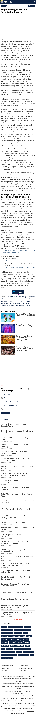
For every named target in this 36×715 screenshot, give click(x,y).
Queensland (5, 636)
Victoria (28, 630)
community (27, 627)
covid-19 (29, 636)
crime (3, 649)
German (4, 299)
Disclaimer (4, 671)
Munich (28, 301)
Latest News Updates (7, 666)
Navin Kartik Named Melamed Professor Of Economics (17, 502)
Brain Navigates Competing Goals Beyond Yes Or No (17, 432)
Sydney (31, 652)
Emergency (10, 649)
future (25, 652)
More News (18, 619)
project (27, 645)
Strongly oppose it (10, 405)
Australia (4, 627)
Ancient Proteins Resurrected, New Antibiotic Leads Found (14, 607)
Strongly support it (11, 394)
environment (18, 633)
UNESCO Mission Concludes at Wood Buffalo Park (15, 481)
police (3, 630)
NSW (23, 630)
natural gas (16, 303)
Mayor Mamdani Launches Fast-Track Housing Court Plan (15, 517)
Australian (9, 630)
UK (24, 636)
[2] (8, 700)
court (32, 655)
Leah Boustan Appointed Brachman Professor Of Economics (14, 542)
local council (5, 639)
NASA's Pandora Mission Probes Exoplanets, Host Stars (18, 468)
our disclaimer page (19, 713)
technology (20, 642)
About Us (29, 668)
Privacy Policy (5, 668)
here (2, 288)
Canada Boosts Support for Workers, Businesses (15, 488)
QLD (13, 652)
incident (10, 658)
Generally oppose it (11, 402)
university (9, 297)
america (21, 655)
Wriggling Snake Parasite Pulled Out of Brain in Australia (24, 349)
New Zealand (26, 649)
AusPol (12, 645)
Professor (11, 301)
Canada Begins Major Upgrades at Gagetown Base (14, 551)
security (28, 299)
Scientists (19, 652)
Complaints (22, 671)
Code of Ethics (23, 666)
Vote (5, 413)
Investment (5, 642)
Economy (20, 299)
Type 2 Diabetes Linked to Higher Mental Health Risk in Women (17, 593)
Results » (28, 413)
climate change (13, 655)
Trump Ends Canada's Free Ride (13, 523)
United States (19, 645)
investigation (5, 645)
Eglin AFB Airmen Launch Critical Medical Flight (17, 495)
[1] (6, 700)
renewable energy (20, 297)
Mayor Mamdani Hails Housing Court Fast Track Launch (17, 614)
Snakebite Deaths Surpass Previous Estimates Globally (14, 600)
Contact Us (22, 668)
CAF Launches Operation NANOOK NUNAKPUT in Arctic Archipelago (14, 474)
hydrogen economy (8, 308)
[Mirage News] (6, 2)
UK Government (6, 652)
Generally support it (11, 398)
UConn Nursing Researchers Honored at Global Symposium (16, 459)
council (19, 636)
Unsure (6, 409)
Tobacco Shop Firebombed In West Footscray (14, 446)
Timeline (4, 419)
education (12, 642)
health (11, 633)
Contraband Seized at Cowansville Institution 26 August (14, 453)
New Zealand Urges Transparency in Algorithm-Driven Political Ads (15, 564)
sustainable (20, 301)
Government (12, 627)
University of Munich (22, 306)
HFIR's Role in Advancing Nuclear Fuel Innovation (15, 510)
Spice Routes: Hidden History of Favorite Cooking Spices (24, 338)
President (4, 655)
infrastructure (6, 303)
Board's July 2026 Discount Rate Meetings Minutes (17, 557)
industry (27, 642)
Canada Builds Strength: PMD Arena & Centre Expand (15, 578)
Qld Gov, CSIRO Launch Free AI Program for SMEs (17, 439)
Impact (27, 655)
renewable (12, 299)
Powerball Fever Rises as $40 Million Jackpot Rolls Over (25, 316)
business (13, 636)
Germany (31, 297)
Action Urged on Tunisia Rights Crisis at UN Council (17, 529)
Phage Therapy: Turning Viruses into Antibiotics (25, 326)
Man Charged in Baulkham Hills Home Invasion (15, 536)
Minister (4, 301)
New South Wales (14, 639)
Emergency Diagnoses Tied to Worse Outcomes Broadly (15, 585)
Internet (4, 658)
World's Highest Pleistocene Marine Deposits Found (14, 425)
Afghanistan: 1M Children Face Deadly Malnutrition (15, 571)
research (17, 630)
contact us (30, 711)
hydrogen (19, 308)
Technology (4, 6)
